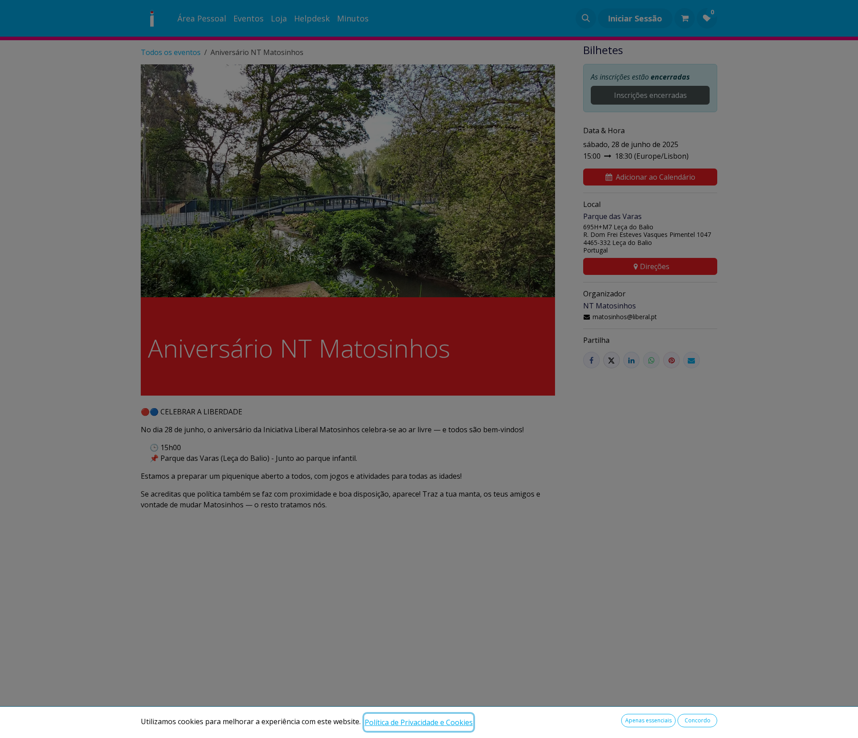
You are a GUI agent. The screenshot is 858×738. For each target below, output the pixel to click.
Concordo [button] (698, 720)
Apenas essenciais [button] (648, 720)
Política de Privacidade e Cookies (419, 722)
